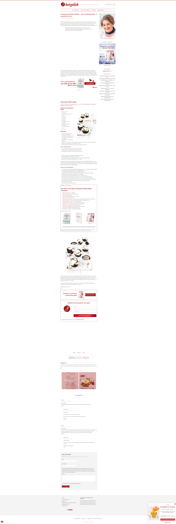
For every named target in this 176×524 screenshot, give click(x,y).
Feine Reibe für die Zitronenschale (68, 206)
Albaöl (64, 195)
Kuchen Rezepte (74, 104)
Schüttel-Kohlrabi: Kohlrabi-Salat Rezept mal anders (107, 78)
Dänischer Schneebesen (66, 203)
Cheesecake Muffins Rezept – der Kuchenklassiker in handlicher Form (78, 15)
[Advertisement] (78, 96)
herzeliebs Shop (77, 226)
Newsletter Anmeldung (65, 504)
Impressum (63, 501)
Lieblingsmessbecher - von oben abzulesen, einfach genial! (72, 201)
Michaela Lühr (71, 18)
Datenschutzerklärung (80, 319)
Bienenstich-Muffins (69, 105)
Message (63, 474)
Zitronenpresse (65, 205)
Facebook (79, 357)
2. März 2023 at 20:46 (67, 438)
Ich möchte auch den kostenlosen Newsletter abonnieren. (71, 483)
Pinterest (86, 357)
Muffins (74, 352)
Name (63, 459)
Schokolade (79, 352)
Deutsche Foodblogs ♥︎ (85, 10)
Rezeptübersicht (75, 10)
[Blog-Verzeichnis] (69, 509)
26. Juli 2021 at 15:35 (64, 401)
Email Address (64, 463)
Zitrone (83, 352)
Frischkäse (81, 278)
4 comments (62, 18)
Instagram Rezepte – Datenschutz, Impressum (69, 502)
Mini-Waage (64, 196)
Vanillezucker (65, 197)
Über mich (94, 10)
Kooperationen (100, 10)
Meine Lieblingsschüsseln (67, 192)
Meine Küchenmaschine (66, 200)
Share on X (72, 357)
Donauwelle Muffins (87, 104)
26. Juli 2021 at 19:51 (67, 410)
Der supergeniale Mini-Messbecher (68, 202)
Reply (69, 401)
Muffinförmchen (65, 208)
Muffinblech (64, 207)
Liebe (65, 116)
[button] (2, 522)
